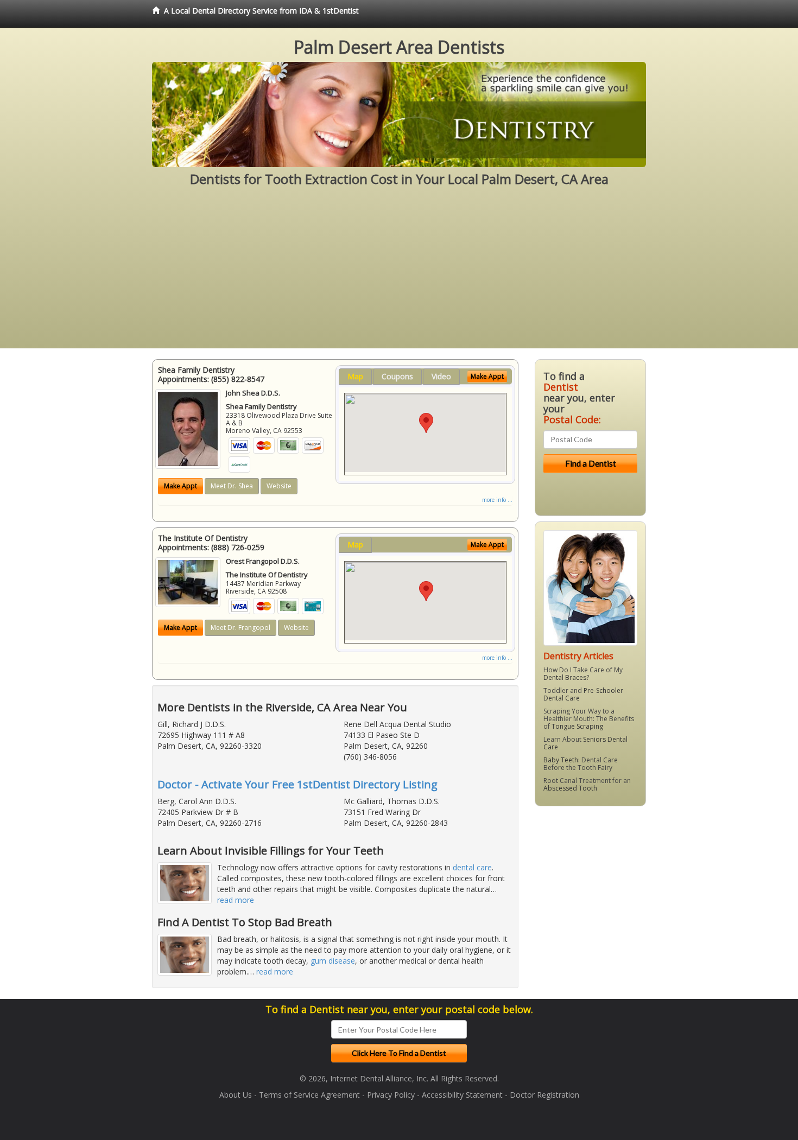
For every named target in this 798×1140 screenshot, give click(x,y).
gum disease (333, 961)
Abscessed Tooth (570, 788)
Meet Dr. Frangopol (240, 627)
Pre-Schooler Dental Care (583, 694)
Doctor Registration (544, 1095)
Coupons (397, 376)
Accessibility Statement (462, 1095)
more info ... (497, 500)
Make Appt (180, 486)
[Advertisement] (399, 272)
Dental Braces (564, 677)
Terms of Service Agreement (309, 1095)
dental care (472, 867)
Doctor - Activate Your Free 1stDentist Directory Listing (297, 784)
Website (279, 486)
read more (235, 900)
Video (441, 376)
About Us (235, 1095)
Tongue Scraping (577, 726)
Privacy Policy (391, 1095)
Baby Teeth (560, 760)
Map (355, 376)
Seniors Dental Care (585, 743)
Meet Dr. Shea (232, 486)
